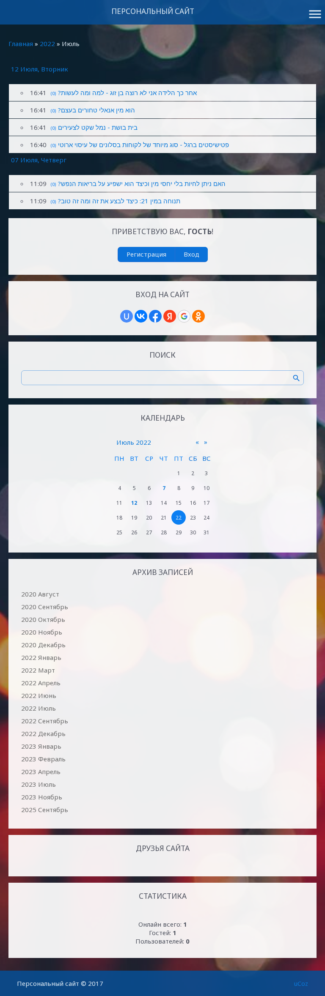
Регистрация (146, 254)
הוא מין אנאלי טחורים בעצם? (96, 110)
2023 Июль (38, 784)
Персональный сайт (152, 11)
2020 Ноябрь (41, 632)
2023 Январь (41, 746)
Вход (191, 254)
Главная (20, 43)
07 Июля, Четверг (38, 160)
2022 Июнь (38, 695)
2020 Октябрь (43, 619)
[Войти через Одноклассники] (198, 316)
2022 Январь (41, 657)
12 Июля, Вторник (39, 69)
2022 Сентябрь (44, 721)
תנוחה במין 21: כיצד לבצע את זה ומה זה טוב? (119, 201)
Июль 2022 (133, 442)
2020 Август (40, 594)
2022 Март (38, 670)
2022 (47, 43)
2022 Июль (38, 708)
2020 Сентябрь (44, 606)
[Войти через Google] (184, 316)
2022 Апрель (41, 683)
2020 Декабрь (43, 644)
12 (134, 502)
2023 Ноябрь (41, 797)
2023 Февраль (43, 759)
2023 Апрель (41, 771)
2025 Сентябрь (44, 809)
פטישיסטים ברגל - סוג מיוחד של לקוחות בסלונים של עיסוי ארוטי (143, 144)
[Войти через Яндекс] (169, 316)
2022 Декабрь (43, 733)
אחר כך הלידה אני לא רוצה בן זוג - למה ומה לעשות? (127, 92)
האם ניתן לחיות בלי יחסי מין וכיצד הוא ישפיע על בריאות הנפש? (142, 183)
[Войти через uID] (126, 316)
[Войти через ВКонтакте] (141, 316)
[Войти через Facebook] (155, 316)
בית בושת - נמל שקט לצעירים (98, 127)
